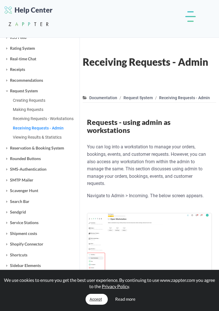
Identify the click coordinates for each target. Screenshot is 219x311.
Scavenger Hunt (24, 190)
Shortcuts (18, 254)
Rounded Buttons (25, 158)
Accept (96, 299)
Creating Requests (29, 100)
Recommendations (26, 80)
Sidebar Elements (25, 265)
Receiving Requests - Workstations (43, 118)
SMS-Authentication (28, 169)
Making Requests (28, 109)
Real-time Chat (23, 58)
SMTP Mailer (21, 180)
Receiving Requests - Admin (38, 128)
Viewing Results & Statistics (37, 137)
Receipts (17, 69)
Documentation (103, 97)
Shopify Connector (26, 244)
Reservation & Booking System (37, 147)
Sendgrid (18, 212)
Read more (125, 299)
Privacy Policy (115, 286)
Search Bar (19, 201)
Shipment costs (23, 233)
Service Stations (24, 222)
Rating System (22, 48)
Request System (24, 90)
